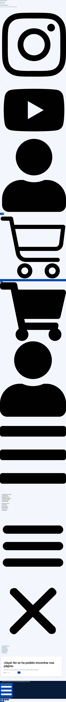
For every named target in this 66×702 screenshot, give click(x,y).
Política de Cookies (26, 681)
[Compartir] (6, 699)
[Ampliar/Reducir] (1, 699)
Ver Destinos (4, 510)
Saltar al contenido (3, 0)
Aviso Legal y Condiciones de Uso (8, 681)
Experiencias (4, 504)
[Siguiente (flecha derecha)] (3, 701)
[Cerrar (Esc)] (8, 699)
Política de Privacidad (19, 681)
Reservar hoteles (5, 507)
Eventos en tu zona (5, 503)
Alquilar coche (4, 508)
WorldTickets (2, 2)
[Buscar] (19, 672)
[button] (33, 578)
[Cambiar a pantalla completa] (3, 699)
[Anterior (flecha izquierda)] (1, 701)
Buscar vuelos (4, 506)
